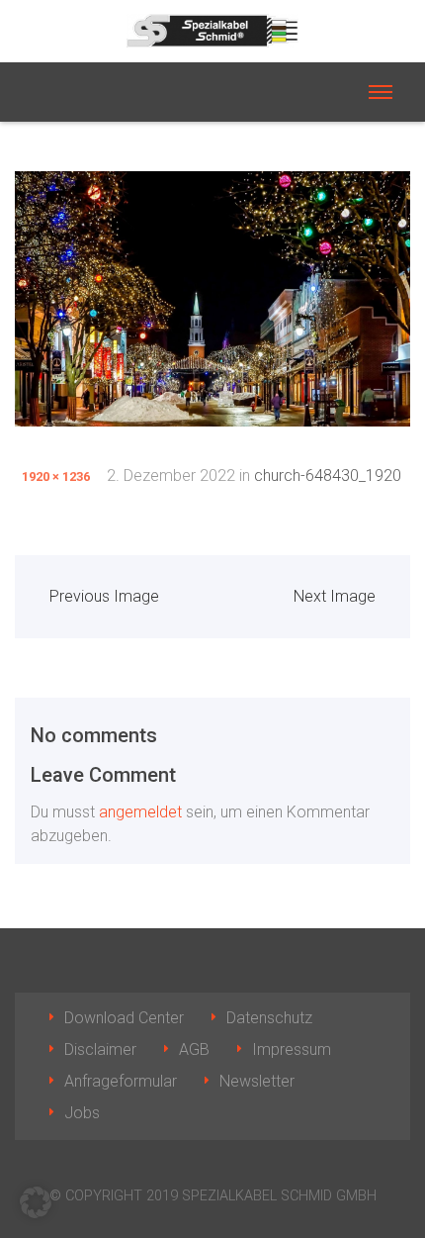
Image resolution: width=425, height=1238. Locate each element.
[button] (35, 1202)
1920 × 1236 (56, 476)
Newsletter (257, 1081)
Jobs (82, 1112)
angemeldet (140, 812)
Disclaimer (100, 1049)
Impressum (291, 1049)
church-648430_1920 (327, 475)
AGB (194, 1049)
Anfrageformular (120, 1081)
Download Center (124, 1017)
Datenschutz (269, 1017)
